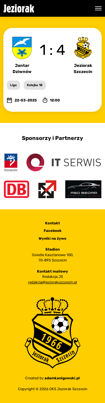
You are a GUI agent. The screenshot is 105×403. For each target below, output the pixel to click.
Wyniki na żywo (52, 238)
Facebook (53, 231)
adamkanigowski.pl (62, 378)
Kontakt (52, 223)
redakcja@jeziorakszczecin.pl (52, 282)
